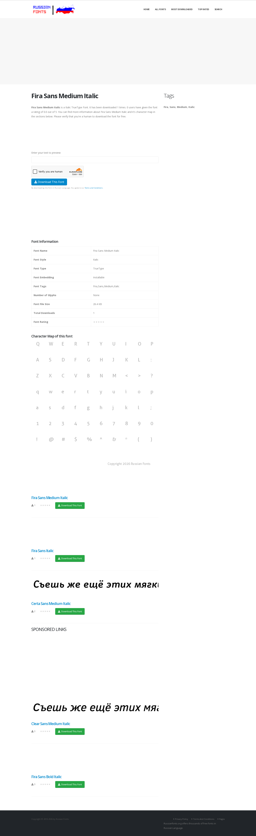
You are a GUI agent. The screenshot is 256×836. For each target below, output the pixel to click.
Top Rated (203, 9)
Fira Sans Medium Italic (49, 497)
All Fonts (160, 9)
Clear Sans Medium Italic (50, 723)
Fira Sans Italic (42, 550)
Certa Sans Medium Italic (51, 603)
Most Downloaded (182, 9)
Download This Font (50, 182)
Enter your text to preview (46, 152)
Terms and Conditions (94, 188)
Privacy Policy (181, 819)
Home (146, 9)
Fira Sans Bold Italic (46, 776)
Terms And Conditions (203, 819)
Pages (222, 819)
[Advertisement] (128, 51)
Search (218, 9)
